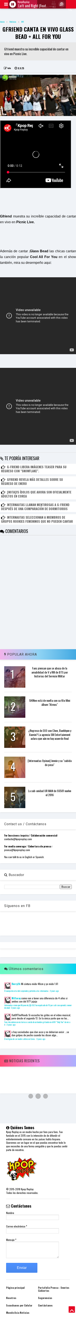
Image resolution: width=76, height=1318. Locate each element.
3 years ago (40, 1039)
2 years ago (54, 990)
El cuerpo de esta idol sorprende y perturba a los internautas (26, 990)
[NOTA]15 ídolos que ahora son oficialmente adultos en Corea (36, 494)
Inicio (2, 21)
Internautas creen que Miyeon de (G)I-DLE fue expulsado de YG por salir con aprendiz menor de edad (38, 1006)
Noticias (13, 21)
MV (22, 21)
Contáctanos (45, 1305)
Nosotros (11, 1298)
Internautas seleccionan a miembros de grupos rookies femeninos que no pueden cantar (37, 519)
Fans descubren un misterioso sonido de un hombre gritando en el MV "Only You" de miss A (37, 1023)
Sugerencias (45, 1298)
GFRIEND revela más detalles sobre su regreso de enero (32, 481)
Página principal (15, 1287)
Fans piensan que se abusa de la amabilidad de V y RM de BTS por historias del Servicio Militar (49, 672)
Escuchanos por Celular (19, 1305)
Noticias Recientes (24, 1060)
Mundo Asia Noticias (17, 1312)
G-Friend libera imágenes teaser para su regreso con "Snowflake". (33, 468)
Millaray (16, 998)
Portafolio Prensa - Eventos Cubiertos (53, 1289)
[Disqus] (38, 588)
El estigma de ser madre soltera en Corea (19, 1039)
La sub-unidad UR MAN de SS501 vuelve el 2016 (49, 792)
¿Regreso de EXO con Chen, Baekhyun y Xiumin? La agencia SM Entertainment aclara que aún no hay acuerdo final (49, 734)
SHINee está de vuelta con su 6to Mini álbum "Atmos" (49, 702)
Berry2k (16, 984)
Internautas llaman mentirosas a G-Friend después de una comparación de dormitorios (35, 506)
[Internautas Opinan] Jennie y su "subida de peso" (50, 762)
